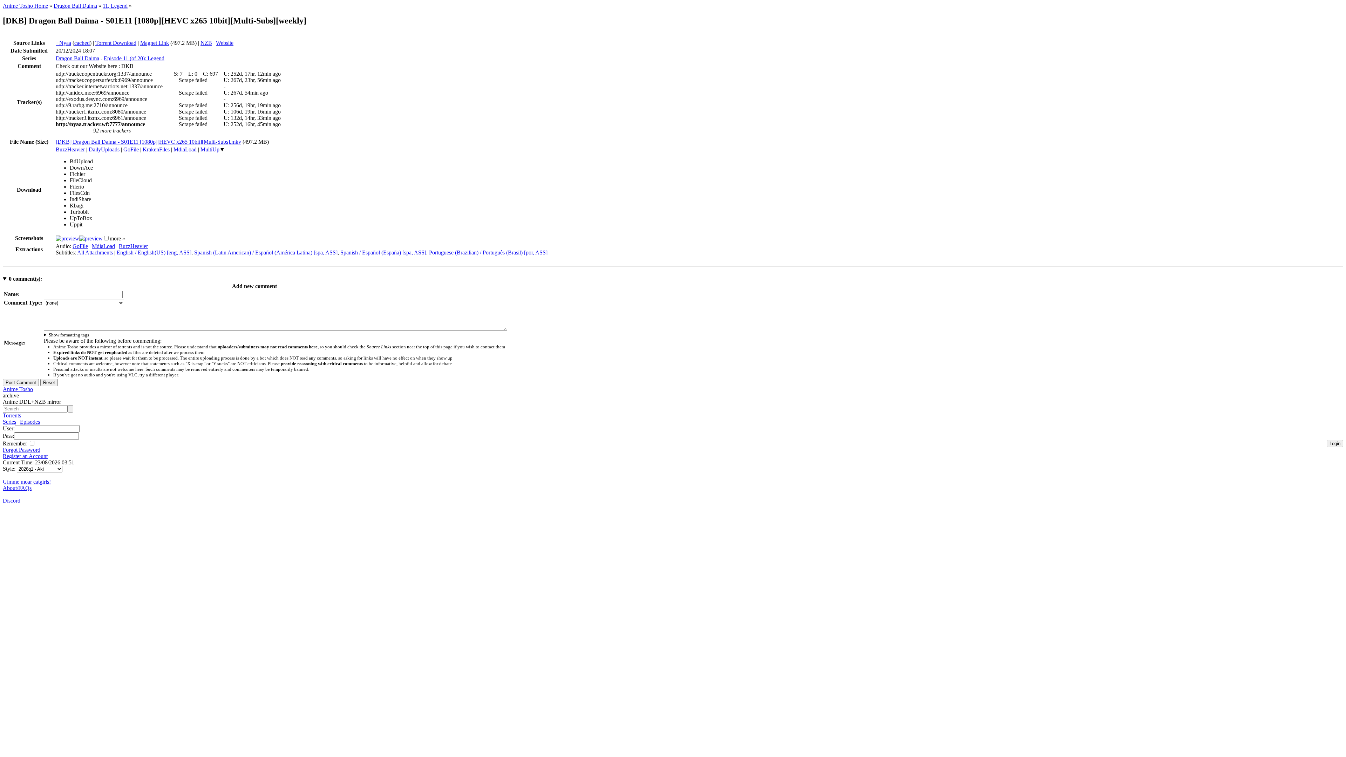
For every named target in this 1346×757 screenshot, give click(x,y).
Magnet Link (154, 43)
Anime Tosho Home (25, 6)
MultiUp (209, 149)
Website (224, 43)
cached (82, 43)
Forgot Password (21, 450)
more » (117, 238)
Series (9, 422)
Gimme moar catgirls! (27, 482)
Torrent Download (115, 43)
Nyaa (63, 43)
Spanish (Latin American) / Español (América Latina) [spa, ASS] (266, 252)
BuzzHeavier (70, 149)
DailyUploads (104, 149)
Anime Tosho (18, 389)
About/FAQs (17, 488)
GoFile (131, 149)
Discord (11, 501)
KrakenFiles (156, 149)
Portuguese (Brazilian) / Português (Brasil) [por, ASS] (488, 252)
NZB (206, 43)
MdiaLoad (185, 149)
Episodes (30, 422)
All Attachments (95, 252)
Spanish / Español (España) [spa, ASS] (383, 252)
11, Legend (115, 6)
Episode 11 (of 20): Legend (134, 58)
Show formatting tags (69, 334)
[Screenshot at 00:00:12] (67, 238)
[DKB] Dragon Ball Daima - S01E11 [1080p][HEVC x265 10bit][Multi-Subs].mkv (148, 142)
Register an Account (25, 456)
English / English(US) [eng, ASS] (154, 252)
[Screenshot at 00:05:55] (91, 238)
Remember (15, 443)
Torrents (12, 415)
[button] (106, 238)
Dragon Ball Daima (75, 6)
